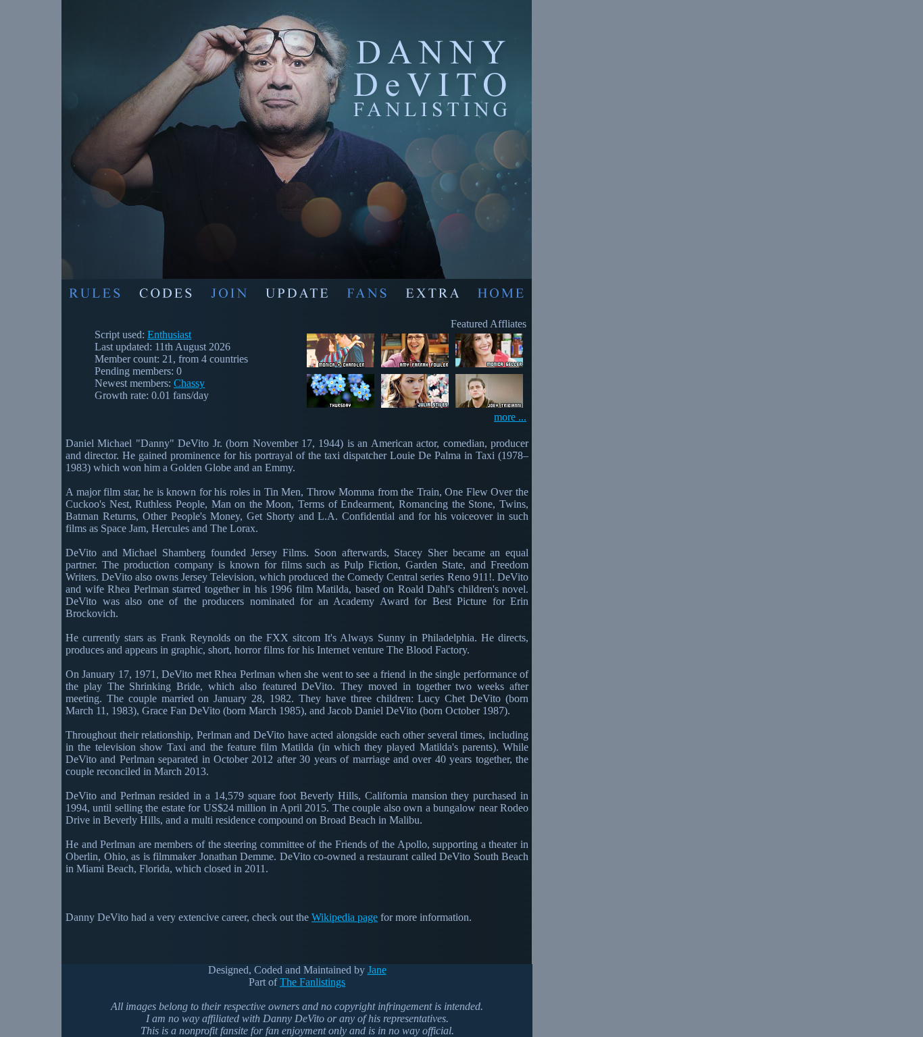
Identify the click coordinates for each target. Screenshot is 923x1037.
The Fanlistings (312, 982)
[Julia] (415, 407)
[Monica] (489, 367)
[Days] (340, 407)
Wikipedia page (344, 917)
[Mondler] (340, 367)
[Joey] (489, 407)
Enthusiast (169, 334)
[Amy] (415, 367)
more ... (510, 417)
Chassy (189, 383)
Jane (377, 970)
